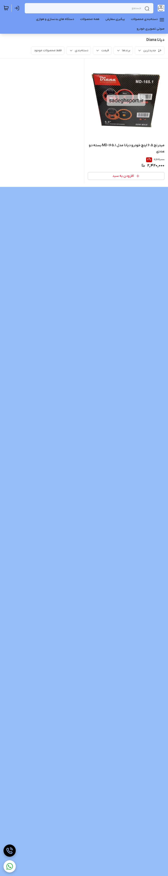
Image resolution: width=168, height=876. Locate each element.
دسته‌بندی (81, 50)
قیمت (105, 50)
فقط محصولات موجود (48, 50)
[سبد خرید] (6, 8)
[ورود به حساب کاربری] (17, 8)
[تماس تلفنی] (10, 850)
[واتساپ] (10, 866)
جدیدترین (149, 50)
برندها (126, 50)
